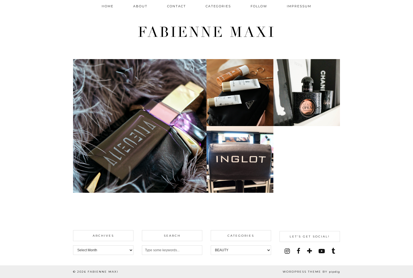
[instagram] (287, 251)
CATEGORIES (218, 6)
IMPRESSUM (299, 6)
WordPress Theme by (311, 271)
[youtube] (322, 251)
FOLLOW (259, 6)
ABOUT (140, 6)
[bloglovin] (309, 251)
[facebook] (298, 251)
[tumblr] (333, 251)
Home (108, 6)
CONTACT (176, 6)
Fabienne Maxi (206, 32)
